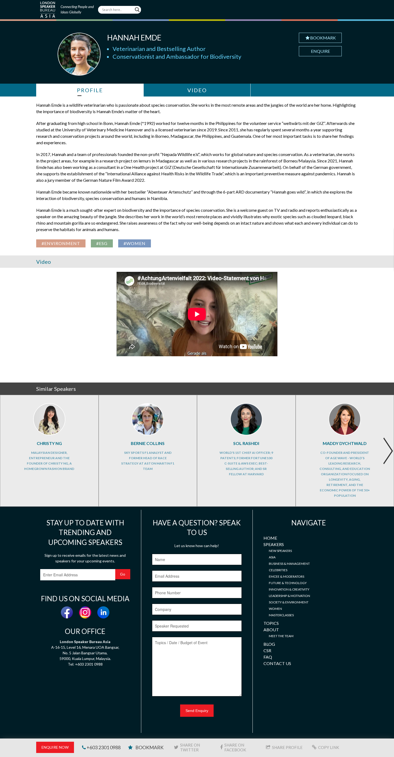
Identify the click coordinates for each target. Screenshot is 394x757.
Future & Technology (288, 583)
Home (270, 537)
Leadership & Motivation (289, 596)
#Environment (61, 243)
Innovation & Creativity (289, 589)
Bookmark (323, 37)
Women (275, 609)
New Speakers (280, 551)
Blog (269, 644)
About (271, 629)
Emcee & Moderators (286, 576)
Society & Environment (288, 602)
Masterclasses (281, 615)
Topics (271, 623)
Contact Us (277, 663)
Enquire (320, 51)
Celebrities (278, 570)
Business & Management (289, 564)
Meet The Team (281, 636)
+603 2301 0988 (103, 747)
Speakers (273, 544)
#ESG (101, 243)
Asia (272, 557)
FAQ (267, 656)
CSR (267, 650)
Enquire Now (55, 747)
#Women (135, 243)
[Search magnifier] (137, 9)
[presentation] (388, 451)
